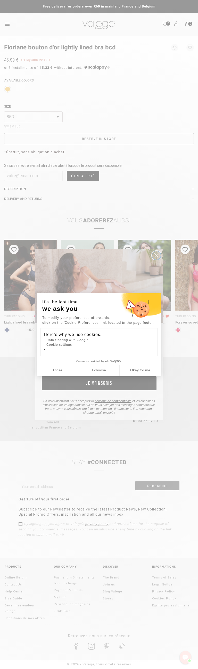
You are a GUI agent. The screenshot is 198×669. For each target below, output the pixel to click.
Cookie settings (59, 345)
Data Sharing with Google (67, 340)
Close (57, 370)
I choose (99, 370)
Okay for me (140, 370)
